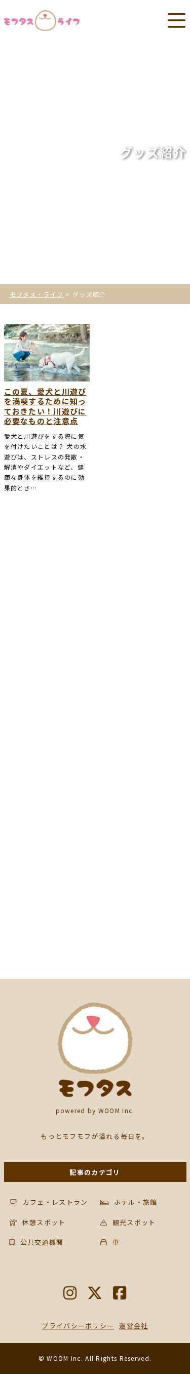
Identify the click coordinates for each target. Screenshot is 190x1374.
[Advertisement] (95, 632)
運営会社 (133, 1325)
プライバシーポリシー (78, 1325)
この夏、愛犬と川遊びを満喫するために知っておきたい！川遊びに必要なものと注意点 (45, 406)
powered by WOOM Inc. (95, 1110)
